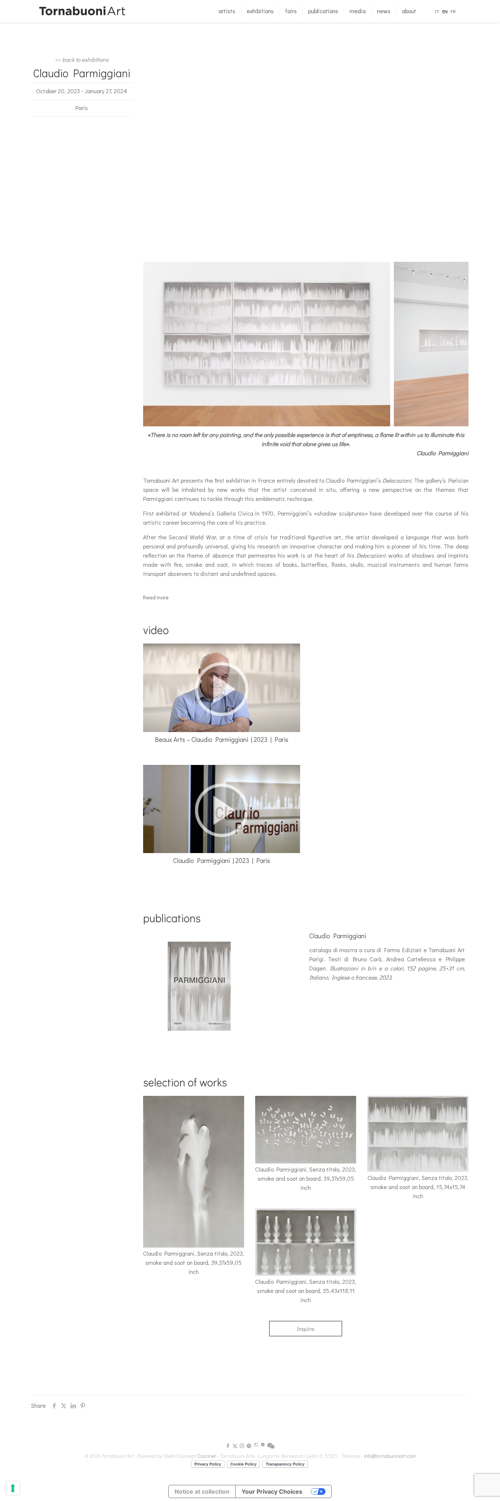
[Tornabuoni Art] (82, 11)
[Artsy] (255, 1445)
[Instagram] (242, 1445)
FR (453, 11)
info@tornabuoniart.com (390, 1455)
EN (445, 11)
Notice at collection (202, 1491)
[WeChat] (271, 1446)
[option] (264, 344)
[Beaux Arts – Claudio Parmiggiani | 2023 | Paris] (222, 688)
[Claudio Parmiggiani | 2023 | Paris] (222, 809)
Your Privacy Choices (272, 1491)
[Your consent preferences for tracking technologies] (13, 1488)
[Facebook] (228, 1445)
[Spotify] (248, 1445)
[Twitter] (235, 1445)
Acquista (324, 992)
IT (437, 11)
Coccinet (207, 1455)
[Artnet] (262, 1445)
